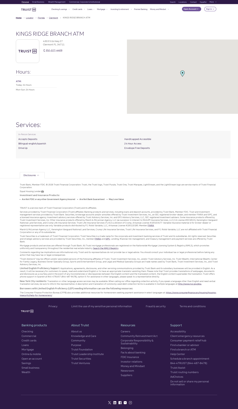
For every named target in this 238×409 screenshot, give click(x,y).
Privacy (52, 306)
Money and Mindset (133, 366)
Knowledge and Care (83, 336)
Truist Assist (177, 367)
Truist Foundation (82, 349)
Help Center (177, 354)
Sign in (211, 9)
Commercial (29, 336)
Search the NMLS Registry (105, 248)
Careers (125, 331)
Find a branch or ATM (183, 349)
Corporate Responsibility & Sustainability (137, 342)
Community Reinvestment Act (139, 336)
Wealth (26, 372)
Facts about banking (133, 352)
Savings (26, 363)
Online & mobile (31, 354)
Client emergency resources (187, 336)
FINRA (151, 225)
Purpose (76, 345)
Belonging (127, 348)
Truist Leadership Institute (87, 354)
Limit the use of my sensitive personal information (101, 306)
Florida (41, 18)
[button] (60, 9)
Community (78, 340)
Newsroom (127, 370)
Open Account (190, 9)
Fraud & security (156, 306)
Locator (29, 18)
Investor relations (131, 361)
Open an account (32, 358)
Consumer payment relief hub (188, 340)
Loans (25, 345)
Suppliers (126, 375)
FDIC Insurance (130, 357)
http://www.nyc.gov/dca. (190, 284)
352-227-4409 (53, 50)
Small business (30, 367)
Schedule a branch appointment (189, 358)
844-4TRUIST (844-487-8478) (188, 363)
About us (76, 331)
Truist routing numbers (184, 372)
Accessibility (178, 331)
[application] (182, 77)
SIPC (107, 239)
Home (19, 18)
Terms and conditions (192, 306)
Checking (27, 331)
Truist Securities (81, 358)
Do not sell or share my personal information (189, 383)
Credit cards (29, 340)
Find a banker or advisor (184, 345)
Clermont (53, 18)
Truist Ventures (80, 363)
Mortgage (28, 349)
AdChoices (176, 376)
